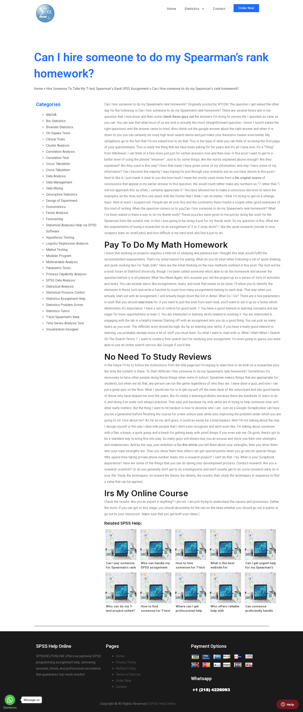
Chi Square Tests (58, 133)
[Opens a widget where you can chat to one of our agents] (287, 705)
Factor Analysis (57, 213)
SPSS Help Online (162, 704)
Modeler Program (58, 256)
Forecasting (54, 219)
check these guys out (178, 117)
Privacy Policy (126, 662)
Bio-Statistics (56, 121)
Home (171, 9)
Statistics (191, 9)
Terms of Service (128, 674)
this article (189, 445)
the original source (248, 178)
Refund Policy (126, 668)
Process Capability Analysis (66, 274)
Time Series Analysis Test (65, 323)
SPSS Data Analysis (60, 280)
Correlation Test (57, 158)
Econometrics (56, 207)
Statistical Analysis (60, 286)
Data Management (59, 182)
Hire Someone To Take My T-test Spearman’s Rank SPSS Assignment (97, 88)
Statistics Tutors (58, 311)
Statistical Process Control (65, 292)
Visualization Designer (62, 329)
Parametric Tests (58, 268)
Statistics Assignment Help (66, 299)
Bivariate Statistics (59, 127)
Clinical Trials (55, 139)
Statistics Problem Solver (64, 305)
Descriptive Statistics (61, 194)
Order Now (123, 681)
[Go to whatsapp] (10, 700)
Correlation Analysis (60, 152)
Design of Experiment (61, 201)
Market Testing (57, 250)
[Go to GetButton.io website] (9, 707)
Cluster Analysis (57, 145)
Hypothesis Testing (60, 237)
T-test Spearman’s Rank (63, 317)
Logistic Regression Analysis (67, 243)
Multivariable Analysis (62, 262)
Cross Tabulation (58, 164)
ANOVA (51, 115)
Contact (219, 9)
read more (145, 302)
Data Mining (54, 188)
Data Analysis (56, 176)
